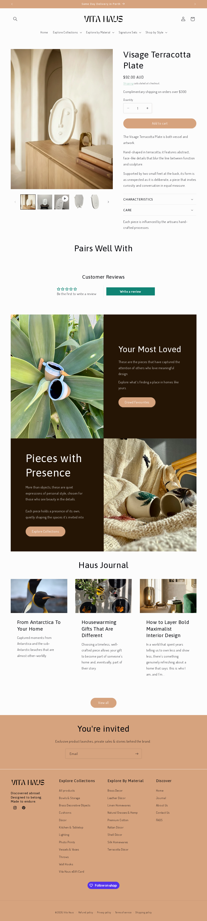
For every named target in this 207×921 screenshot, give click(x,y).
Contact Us (163, 812)
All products (67, 790)
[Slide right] (108, 201)
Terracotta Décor (118, 849)
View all (103, 703)
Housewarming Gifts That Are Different (99, 628)
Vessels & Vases (69, 849)
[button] (15, 19)
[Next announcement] (195, 4)
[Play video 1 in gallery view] (61, 202)
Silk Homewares (118, 842)
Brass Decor (115, 790)
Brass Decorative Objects (74, 805)
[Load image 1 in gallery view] (28, 202)
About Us (162, 805)
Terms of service (123, 912)
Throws (64, 857)
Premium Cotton (118, 820)
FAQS (159, 820)
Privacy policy (104, 912)
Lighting (64, 834)
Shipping (128, 83)
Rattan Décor (116, 827)
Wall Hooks (66, 864)
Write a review (130, 291)
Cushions (65, 812)
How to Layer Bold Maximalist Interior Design (167, 628)
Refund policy (85, 912)
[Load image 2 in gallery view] (44, 202)
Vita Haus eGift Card (71, 871)
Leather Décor (117, 798)
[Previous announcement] (11, 4)
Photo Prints (67, 842)
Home (160, 790)
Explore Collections (45, 532)
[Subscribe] (137, 754)
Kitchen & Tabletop (71, 827)
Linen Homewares (119, 805)
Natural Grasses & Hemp (123, 812)
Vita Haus (69, 912)
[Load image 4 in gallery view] (95, 202)
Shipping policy (143, 912)
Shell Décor (115, 834)
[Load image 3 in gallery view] (78, 202)
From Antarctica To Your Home (39, 625)
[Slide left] (15, 201)
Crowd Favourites (137, 402)
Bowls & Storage (69, 798)
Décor (63, 820)
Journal (161, 798)
